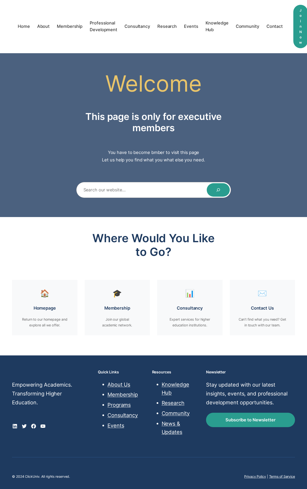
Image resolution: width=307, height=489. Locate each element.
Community (176, 413)
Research (173, 403)
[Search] (218, 190)
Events (115, 425)
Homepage (45, 308)
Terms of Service (282, 476)
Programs (119, 405)
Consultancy (190, 308)
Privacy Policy (255, 476)
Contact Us (262, 308)
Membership (117, 308)
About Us (118, 384)
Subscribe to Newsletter (250, 419)
